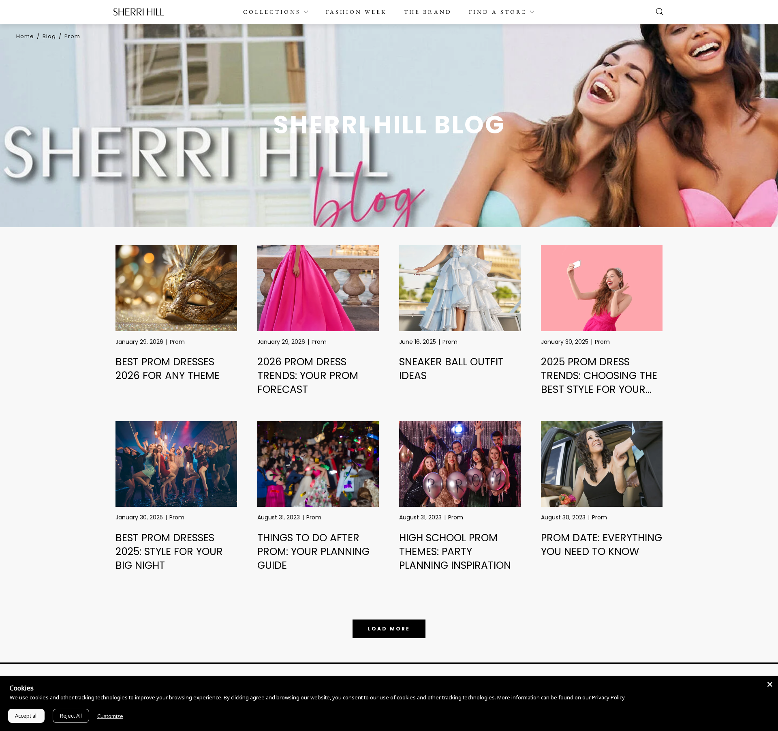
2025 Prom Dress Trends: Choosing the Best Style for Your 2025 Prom (599, 383)
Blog (49, 36)
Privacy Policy (608, 697)
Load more (389, 628)
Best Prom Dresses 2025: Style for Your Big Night (169, 552)
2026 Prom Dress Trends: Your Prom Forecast (307, 376)
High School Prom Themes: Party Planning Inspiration (455, 552)
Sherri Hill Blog (389, 124)
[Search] (658, 12)
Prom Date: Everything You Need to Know (601, 545)
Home (25, 36)
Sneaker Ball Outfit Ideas (451, 369)
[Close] (770, 684)
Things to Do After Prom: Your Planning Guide (313, 552)
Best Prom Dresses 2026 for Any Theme (167, 369)
